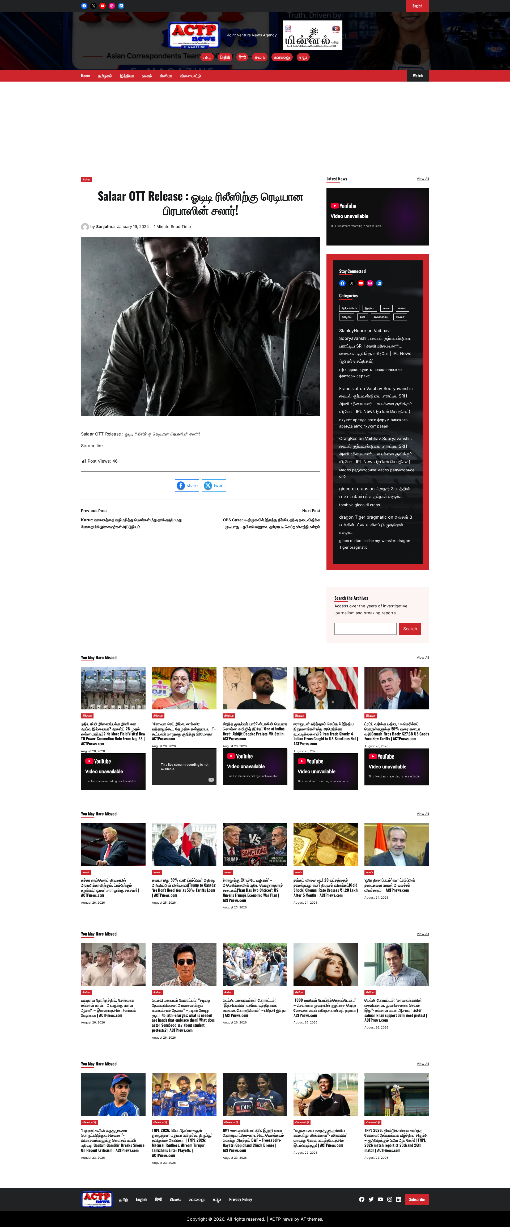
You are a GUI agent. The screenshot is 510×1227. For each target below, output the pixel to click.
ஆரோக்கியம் (349, 308)
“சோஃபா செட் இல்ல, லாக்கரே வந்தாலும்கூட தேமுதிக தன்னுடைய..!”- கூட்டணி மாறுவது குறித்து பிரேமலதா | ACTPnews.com (184, 731)
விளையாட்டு (381, 317)
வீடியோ (400, 317)
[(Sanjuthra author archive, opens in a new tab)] (85, 229)
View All (423, 179)
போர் (362, 317)
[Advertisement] (255, 127)
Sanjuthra (105, 226)
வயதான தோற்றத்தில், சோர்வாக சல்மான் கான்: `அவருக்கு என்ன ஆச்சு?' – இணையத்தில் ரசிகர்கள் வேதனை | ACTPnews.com (108, 1007)
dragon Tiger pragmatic (363, 517)
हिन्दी (242, 57)
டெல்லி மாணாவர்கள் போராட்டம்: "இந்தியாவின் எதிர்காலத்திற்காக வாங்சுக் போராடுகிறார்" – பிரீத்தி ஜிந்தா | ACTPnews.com (255, 1007)
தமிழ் (207, 57)
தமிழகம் (346, 317)
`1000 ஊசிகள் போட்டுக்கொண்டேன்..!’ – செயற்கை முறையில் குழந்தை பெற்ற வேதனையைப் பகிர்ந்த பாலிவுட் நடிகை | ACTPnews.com (326, 1007)
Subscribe (417, 1199)
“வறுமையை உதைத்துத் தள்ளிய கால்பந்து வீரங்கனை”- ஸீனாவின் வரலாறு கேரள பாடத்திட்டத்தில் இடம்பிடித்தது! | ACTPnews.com (320, 1137)
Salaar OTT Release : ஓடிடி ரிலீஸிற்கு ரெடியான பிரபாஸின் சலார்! (200, 202)
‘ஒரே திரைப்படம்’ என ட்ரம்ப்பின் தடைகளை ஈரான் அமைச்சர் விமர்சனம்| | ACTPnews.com (389, 885)
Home (85, 75)
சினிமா (87, 179)
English (225, 57)
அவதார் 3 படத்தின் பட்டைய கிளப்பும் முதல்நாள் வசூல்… (375, 524)
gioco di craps (353, 488)
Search (410, 628)
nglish (418, 6)
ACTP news (281, 1219)
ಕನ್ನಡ (303, 57)
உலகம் (386, 308)
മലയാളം (282, 57)
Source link (92, 445)
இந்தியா (370, 308)
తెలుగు (259, 57)
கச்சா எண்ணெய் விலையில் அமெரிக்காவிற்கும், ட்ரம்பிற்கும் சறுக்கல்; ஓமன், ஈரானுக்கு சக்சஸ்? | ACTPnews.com (110, 887)
